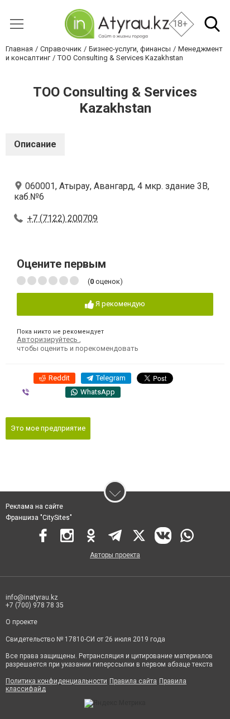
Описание (35, 144)
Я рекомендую (119, 304)
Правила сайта (133, 681)
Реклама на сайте (34, 506)
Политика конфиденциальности (56, 681)
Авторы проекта (115, 555)
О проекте (21, 622)
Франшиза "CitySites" (39, 518)
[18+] (116, 23)
